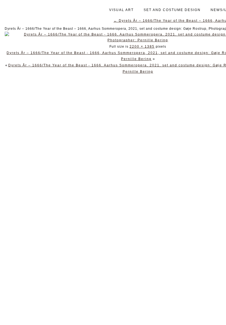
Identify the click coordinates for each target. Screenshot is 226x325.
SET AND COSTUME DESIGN (172, 10)
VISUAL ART (121, 10)
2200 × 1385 (142, 46)
